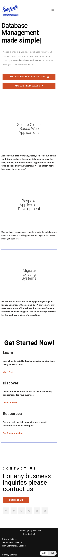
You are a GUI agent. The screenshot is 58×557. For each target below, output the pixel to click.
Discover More (10, 402)
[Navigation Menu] (52, 10)
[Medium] (37, 510)
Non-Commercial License (14, 546)
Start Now (8, 372)
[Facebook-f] (6, 510)
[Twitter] (14, 510)
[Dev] (45, 510)
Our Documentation (13, 433)
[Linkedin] (21, 510)
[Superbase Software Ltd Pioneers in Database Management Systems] (10, 10)
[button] (48, 553)
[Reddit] (29, 510)
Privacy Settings (9, 539)
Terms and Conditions (12, 542)
